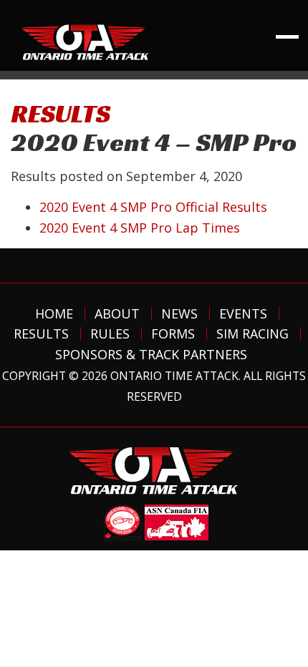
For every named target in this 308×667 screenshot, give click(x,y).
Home (54, 313)
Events (243, 313)
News (179, 313)
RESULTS (60, 113)
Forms (173, 333)
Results (41, 333)
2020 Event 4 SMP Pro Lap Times (139, 227)
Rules (110, 333)
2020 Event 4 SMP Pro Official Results (153, 206)
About (117, 313)
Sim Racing (252, 333)
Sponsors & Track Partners (151, 354)
